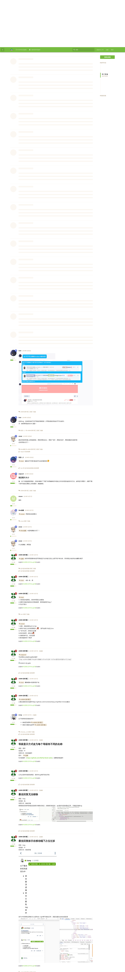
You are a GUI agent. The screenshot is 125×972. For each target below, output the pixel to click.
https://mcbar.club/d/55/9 (27, 17)
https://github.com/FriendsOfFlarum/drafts (47, 143)
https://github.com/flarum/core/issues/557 (56, 267)
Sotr (22, 414)
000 (22, 260)
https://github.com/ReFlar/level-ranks (39, 711)
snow (23, 467)
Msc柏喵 (23, 483)
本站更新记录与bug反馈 (29, 23)
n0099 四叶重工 (26, 288)
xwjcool (23, 607)
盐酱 (22, 240)
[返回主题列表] (2, 2)
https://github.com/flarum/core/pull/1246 (33, 269)
